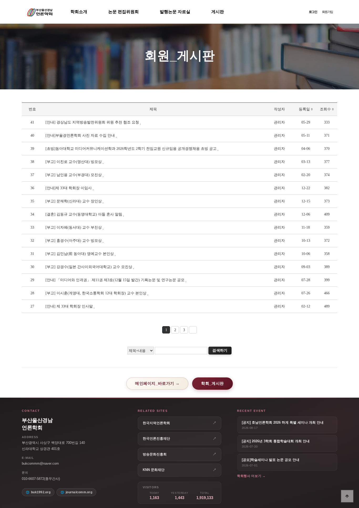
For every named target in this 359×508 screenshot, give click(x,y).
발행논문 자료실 (175, 11)
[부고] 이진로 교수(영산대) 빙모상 (73, 162)
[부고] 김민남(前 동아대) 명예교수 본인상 (79, 254)
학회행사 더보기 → (251, 476)
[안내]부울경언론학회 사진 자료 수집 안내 (80, 135)
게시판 (217, 11)
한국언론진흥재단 (179, 439)
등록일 (305, 109)
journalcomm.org (79, 492)
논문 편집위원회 (123, 11)
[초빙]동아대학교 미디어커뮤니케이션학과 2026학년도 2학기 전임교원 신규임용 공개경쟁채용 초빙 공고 (131, 149)
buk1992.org (40, 492)
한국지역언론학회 (179, 423)
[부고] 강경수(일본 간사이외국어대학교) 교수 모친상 (88, 267)
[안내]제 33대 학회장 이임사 (68, 188)
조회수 (326, 109)
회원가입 (327, 12)
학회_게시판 (212, 383)
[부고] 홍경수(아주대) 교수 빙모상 (73, 241)
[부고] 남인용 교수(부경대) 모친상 (73, 175)
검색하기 (220, 350)
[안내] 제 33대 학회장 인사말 (69, 306)
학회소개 (78, 11)
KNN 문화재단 (179, 470)
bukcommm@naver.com (40, 463)
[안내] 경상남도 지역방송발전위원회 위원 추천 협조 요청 (92, 122)
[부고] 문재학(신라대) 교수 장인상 (73, 201)
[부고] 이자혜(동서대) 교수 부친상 (73, 227)
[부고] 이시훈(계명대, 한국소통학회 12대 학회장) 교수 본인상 (95, 293)
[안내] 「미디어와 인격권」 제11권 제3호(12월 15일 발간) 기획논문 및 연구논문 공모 (114, 280)
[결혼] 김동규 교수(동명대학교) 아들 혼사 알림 (83, 214)
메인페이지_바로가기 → (157, 383)
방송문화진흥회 (179, 454)
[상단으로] (347, 496)
